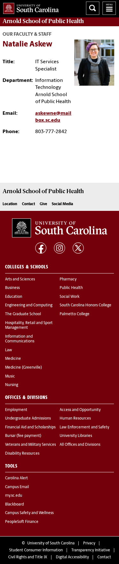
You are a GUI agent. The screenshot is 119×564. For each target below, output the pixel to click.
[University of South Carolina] (59, 227)
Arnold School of (43, 21)
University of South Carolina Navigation (109, 8)
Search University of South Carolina (92, 8)
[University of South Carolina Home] (29, 7)
